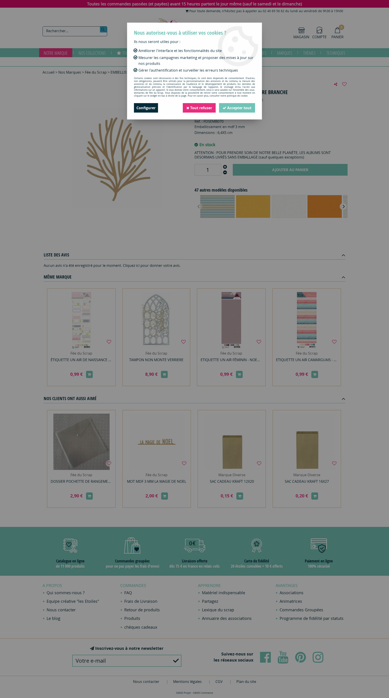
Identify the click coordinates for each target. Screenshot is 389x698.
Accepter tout (238, 107)
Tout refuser (200, 107)
